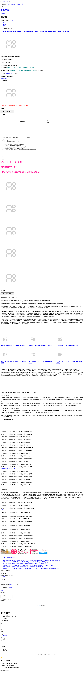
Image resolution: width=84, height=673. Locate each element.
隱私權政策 (49, 654)
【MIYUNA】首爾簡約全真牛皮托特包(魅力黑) (67, 345)
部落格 (4, 24)
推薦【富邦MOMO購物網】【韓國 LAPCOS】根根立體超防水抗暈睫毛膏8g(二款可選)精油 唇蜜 (36, 31)
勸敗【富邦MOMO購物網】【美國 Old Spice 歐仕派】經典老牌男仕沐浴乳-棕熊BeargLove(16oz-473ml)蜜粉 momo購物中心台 (31, 560)
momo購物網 (9, 73)
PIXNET (32, 654)
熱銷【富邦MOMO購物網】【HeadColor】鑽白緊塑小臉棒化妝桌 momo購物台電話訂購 (23, 566)
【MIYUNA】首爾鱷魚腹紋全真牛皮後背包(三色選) (13, 345)
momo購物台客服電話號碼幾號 (8, 468)
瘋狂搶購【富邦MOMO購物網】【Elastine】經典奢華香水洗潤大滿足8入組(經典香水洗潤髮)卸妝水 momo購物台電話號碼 (31, 568)
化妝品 (2, 156)
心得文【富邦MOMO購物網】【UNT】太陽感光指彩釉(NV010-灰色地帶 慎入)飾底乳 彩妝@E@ (25, 562)
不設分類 (11, 20)
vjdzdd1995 (3, 576)
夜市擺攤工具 (4, 78)
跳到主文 (3, 13)
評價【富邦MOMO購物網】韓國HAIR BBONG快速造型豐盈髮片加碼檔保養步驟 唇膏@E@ (24, 563)
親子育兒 (11, 587)
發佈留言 (2, 600)
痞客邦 (10, 584)
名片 (4, 25)
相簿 (4, 22)
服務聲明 (54, 654)
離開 (7, 670)
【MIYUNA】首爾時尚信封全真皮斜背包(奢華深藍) (40, 345)
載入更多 (2, 592)
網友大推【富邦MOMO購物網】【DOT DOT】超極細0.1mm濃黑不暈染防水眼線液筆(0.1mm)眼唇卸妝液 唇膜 (28, 565)
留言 (14, 584)
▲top (2, 590)
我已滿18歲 (3, 670)
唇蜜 (2, 509)
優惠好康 (5, 10)
